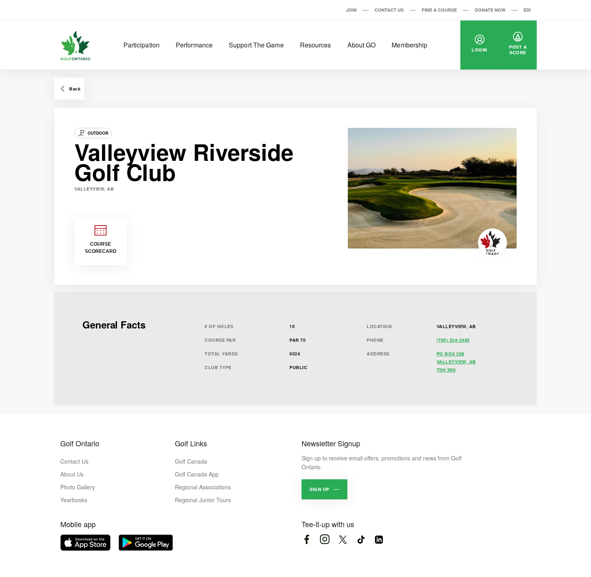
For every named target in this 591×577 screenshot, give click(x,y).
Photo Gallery (77, 487)
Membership (409, 44)
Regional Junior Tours (203, 500)
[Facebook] (307, 539)
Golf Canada (191, 461)
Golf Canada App (197, 474)
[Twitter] (343, 539)
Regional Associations (203, 487)
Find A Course (439, 10)
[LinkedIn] (379, 539)
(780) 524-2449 (453, 340)
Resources (315, 44)
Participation (141, 44)
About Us (72, 474)
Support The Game (256, 44)
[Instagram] (325, 539)
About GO (361, 44)
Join (351, 10)
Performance (194, 44)
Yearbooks (73, 500)
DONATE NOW (490, 10)
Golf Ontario (79, 443)
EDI (527, 10)
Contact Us (389, 10)
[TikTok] (361, 539)
